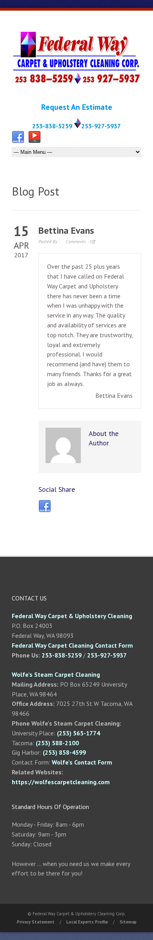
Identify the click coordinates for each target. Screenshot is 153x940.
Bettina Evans (66, 230)
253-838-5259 (52, 126)
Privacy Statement (36, 922)
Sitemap (128, 922)
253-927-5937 (101, 126)
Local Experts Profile (87, 922)
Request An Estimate (76, 107)
